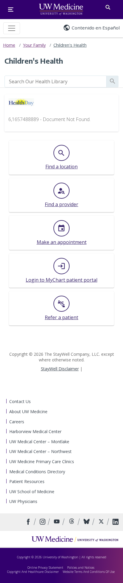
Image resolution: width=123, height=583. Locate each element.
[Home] (75, 539)
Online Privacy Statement (45, 567)
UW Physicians (23, 501)
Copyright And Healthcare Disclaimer (33, 572)
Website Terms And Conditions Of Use (89, 572)
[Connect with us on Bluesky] (87, 522)
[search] (55, 81)
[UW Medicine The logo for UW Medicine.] (61, 9)
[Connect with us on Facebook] (29, 522)
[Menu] (11, 9)
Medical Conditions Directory (37, 471)
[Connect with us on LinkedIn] (116, 522)
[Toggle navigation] (11, 28)
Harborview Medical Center (35, 431)
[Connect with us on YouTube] (57, 522)
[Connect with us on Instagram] (43, 522)
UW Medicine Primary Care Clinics (41, 461)
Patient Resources (26, 481)
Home (9, 45)
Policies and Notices (80, 567)
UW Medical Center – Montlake (39, 441)
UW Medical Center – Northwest (40, 451)
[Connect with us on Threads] (72, 522)
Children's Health (70, 45)
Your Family (34, 45)
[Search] (107, 6)
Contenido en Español (96, 28)
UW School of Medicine (31, 491)
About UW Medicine (28, 411)
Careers (16, 421)
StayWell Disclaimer (60, 369)
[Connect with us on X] (102, 522)
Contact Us (20, 401)
